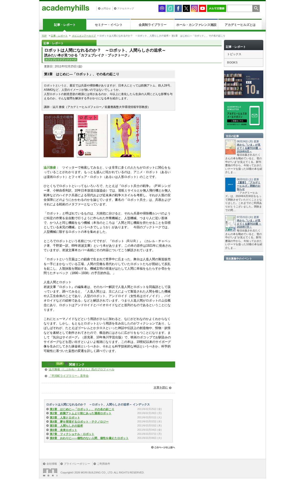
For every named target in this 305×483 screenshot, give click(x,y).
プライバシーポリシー (77, 463)
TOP (44, 35)
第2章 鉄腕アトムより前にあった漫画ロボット (81, 413)
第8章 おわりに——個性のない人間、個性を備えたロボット (89, 438)
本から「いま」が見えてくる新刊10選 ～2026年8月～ (249, 148)
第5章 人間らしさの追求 (66, 425)
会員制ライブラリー (153, 25)
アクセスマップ (125, 8)
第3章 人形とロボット (65, 417)
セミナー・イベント (109, 25)
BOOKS (232, 62)
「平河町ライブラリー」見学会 (69, 375)
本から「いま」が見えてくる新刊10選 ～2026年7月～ (249, 223)
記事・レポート (65, 25)
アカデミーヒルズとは (240, 25)
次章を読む (161, 387)
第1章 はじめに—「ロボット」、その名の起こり (82, 409)
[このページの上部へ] (163, 447)
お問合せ (106, 8)
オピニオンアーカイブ (84, 35)
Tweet (50, 363)
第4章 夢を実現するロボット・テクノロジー (79, 421)
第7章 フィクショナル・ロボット (72, 434)
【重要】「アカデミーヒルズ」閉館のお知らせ (248, 186)
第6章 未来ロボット (63, 430)
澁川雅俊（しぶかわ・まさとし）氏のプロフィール (81, 369)
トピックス (234, 54)
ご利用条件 (103, 463)
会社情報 (51, 463)
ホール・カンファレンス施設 (196, 25)
